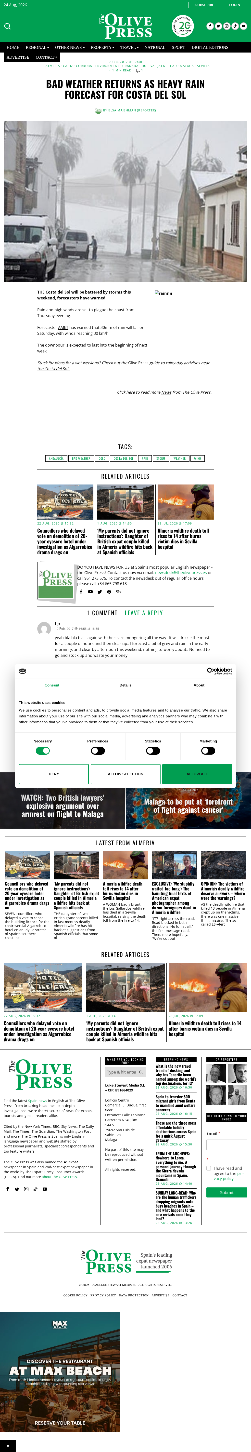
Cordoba (84, 66)
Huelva (148, 66)
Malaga (187, 66)
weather (180, 458)
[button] (141, 1072)
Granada (130, 66)
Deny (54, 774)
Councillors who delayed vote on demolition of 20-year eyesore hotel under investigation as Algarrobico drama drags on (64, 541)
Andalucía (56, 458)
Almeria (53, 66)
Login (234, 4)
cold (102, 458)
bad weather (81, 458)
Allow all (197, 774)
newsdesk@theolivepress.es (181, 572)
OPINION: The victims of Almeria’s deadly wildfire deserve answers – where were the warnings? (223, 890)
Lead (172, 66)
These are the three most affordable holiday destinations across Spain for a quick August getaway (176, 1132)
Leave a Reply (144, 612)
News (166, 392)
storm (160, 458)
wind (197, 458)
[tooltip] (210, 26)
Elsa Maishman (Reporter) (132, 110)
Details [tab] (126, 685)
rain (145, 458)
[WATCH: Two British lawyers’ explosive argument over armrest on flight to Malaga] (62, 800)
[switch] (98, 751)
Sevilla (203, 66)
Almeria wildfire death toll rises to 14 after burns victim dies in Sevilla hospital (183, 538)
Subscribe (204, 4)
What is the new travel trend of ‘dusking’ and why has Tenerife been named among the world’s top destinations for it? (176, 1075)
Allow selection (125, 774)
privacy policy (229, 1176)
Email (213, 1133)
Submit (227, 1192)
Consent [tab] (52, 685)
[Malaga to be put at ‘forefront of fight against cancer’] (188, 800)
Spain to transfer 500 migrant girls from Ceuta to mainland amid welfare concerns (176, 1103)
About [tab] (199, 685)
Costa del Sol (124, 458)
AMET (63, 327)
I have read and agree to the (229, 1173)
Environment (107, 66)
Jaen (161, 66)
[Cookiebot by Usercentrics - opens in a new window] (210, 671)
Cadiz (68, 66)
